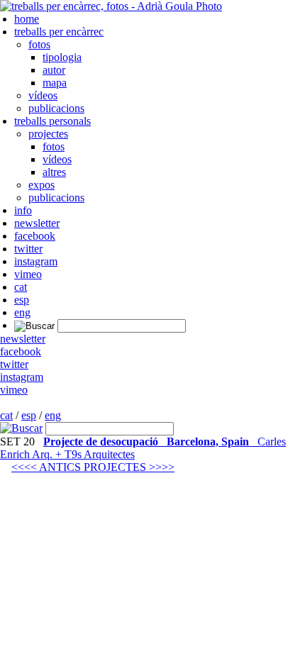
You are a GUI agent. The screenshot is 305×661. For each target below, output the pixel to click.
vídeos (42, 95)
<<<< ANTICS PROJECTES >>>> (92, 467)
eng (22, 312)
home (26, 19)
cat (20, 287)
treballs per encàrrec (59, 32)
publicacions (56, 108)
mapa (55, 83)
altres (54, 172)
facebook (34, 236)
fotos (39, 44)
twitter (28, 249)
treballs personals (52, 121)
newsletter (37, 223)
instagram (35, 261)
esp (21, 300)
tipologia (62, 57)
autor (54, 70)
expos (41, 185)
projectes (48, 134)
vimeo (28, 274)
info (23, 210)
